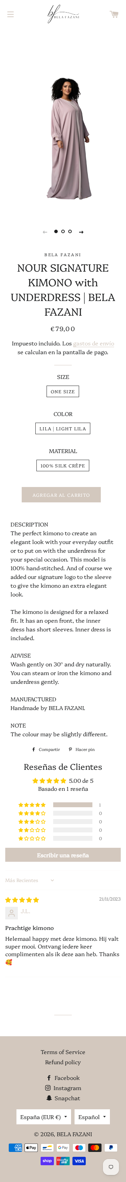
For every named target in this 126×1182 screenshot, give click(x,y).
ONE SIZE (63, 391)
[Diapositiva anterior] (44, 231)
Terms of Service (63, 1051)
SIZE (63, 376)
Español (89, 1116)
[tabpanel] (63, 120)
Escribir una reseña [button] (63, 855)
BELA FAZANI (74, 1134)
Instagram (66, 1087)
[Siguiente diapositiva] (81, 231)
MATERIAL (63, 450)
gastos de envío (93, 343)
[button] (33, 804)
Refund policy (63, 1062)
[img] (22, 899)
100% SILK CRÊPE (63, 465)
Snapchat (66, 1098)
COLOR (63, 413)
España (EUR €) (40, 1116)
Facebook (66, 1077)
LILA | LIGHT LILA (63, 428)
